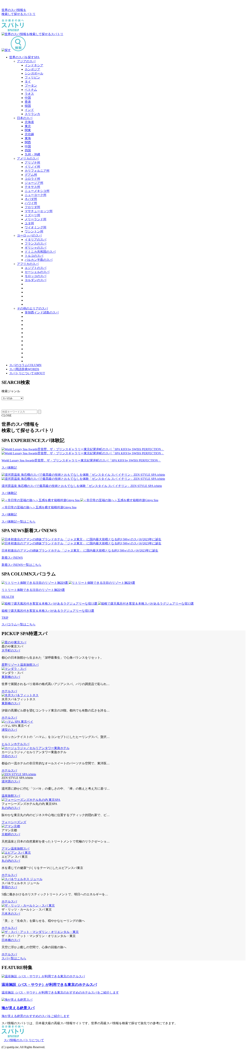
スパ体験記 (9, 467)
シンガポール (34, 73)
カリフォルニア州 (37, 170)
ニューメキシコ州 (37, 191)
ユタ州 (29, 223)
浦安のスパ (9, 729)
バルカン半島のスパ (38, 259)
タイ (28, 81)
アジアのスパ (26, 61)
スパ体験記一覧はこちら (19, 521)
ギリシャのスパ (35, 247)
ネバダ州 (31, 199)
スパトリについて (27, 373)
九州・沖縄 (32, 154)
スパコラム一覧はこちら (19, 624)
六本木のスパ (11, 913)
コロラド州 (32, 178)
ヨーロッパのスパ (29, 235)
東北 (28, 126)
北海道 (29, 122)
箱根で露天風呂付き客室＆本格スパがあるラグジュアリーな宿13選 (48, 610)
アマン (6, 848)
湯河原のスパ (11, 781)
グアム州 (31, 174)
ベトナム (31, 89)
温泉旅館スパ (29, 664)
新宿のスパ (9, 887)
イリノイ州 (32, 166)
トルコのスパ (34, 255)
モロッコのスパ (35, 276)
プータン (31, 85)
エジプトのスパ (35, 268)
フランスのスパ (35, 243)
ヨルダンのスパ (35, 280)
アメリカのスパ (28, 158)
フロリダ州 (32, 207)
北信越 (29, 134)
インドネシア (34, 65)
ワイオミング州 (35, 227)
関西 (28, 142)
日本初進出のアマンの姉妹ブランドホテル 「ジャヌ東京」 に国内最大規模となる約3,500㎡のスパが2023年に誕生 (80, 550)
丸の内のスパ (11, 807)
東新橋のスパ (11, 677)
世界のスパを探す (24, 57)
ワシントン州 (34, 231)
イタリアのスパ (35, 239)
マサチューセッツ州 (38, 211)
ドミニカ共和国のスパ (40, 251)
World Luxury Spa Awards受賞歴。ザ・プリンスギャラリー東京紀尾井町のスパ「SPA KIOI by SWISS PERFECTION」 (81, 460)
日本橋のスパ (11, 940)
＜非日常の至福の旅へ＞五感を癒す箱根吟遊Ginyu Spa (39, 507)
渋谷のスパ (9, 756)
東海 (28, 138)
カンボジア (32, 69)
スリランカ (32, 114)
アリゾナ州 (32, 162)
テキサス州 (32, 186)
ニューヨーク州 (35, 195)
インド (29, 110)
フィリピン (32, 77)
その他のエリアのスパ (32, 308)
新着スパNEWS (12, 557)
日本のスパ (24, 118)
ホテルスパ (9, 691)
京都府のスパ (11, 834)
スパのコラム (25, 365)
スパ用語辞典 (24, 369)
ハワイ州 (31, 203)
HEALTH (8, 596)
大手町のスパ (11, 650)
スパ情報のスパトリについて (24, 1040)
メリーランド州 (35, 219)
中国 (28, 97)
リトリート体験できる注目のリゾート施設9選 (33, 589)
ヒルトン (8, 744)
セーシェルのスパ (37, 272)
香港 (28, 101)
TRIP (5, 617)
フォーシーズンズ (14, 822)
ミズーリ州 (32, 215)
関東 (28, 130)
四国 (28, 150)
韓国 (28, 105)
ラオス (29, 93)
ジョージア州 (34, 182)
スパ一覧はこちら (14, 958)
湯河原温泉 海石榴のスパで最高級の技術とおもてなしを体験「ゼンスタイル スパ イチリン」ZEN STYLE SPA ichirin (82, 486)
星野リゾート (11, 664)
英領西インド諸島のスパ (42, 312)
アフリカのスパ (28, 263)
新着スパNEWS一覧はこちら (21, 564)
